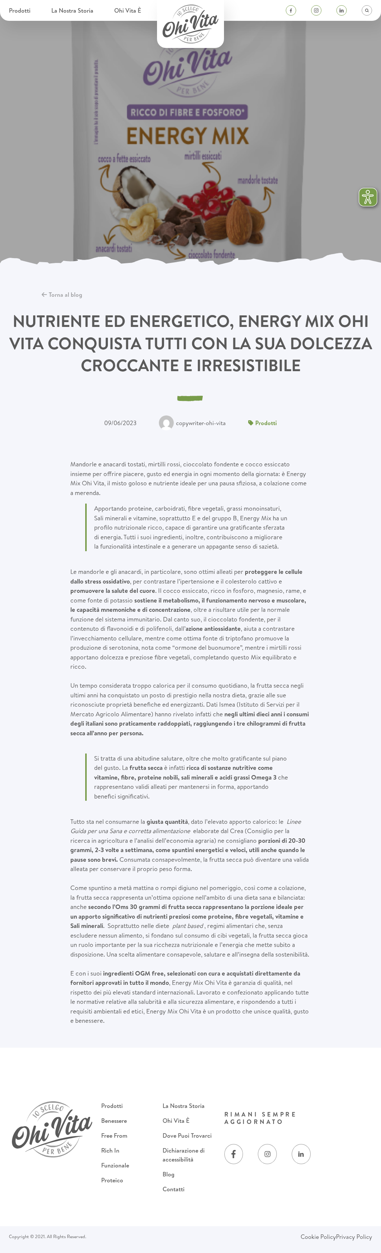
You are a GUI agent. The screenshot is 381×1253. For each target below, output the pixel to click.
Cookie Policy (318, 1237)
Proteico (112, 1180)
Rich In (110, 1150)
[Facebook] (291, 10)
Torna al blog (65, 294)
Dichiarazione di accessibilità (184, 1154)
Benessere (114, 1121)
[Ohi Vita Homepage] (190, 24)
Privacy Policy (354, 1237)
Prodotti (20, 10)
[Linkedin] (341, 10)
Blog (169, 1174)
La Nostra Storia (73, 10)
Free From (114, 1135)
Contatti (174, 1189)
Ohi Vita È (128, 10)
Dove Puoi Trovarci (187, 1135)
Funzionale (115, 1165)
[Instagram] (316, 10)
